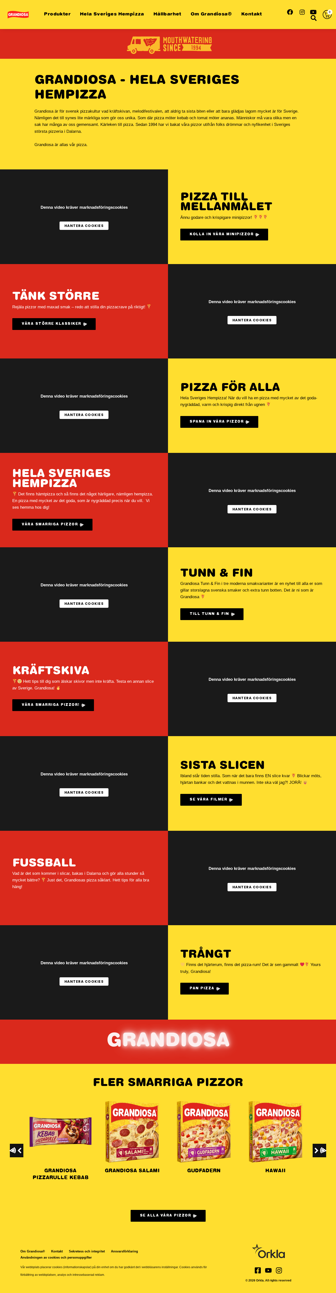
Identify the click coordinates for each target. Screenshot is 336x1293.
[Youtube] (268, 1270)
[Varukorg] (327, 15)
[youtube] (313, 12)
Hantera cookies (84, 225)
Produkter (57, 14)
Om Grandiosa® (211, 14)
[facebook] (290, 12)
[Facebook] (258, 1270)
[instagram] (301, 12)
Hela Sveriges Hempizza (112, 14)
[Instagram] (279, 1270)
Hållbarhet (167, 14)
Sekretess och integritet (87, 1251)
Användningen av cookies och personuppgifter (56, 1257)
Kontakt (251, 14)
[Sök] (313, 17)
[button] (319, 1150)
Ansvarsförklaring (124, 1251)
